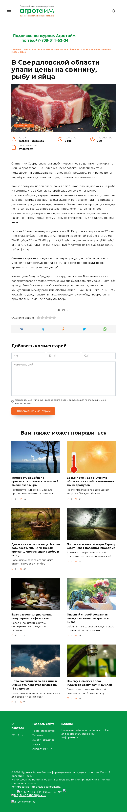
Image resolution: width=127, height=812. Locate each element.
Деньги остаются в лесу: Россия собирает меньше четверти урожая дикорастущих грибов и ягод (35, 550)
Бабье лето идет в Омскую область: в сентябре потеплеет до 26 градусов (90, 481)
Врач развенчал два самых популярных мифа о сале (31, 616)
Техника (37, 735)
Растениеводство (43, 730)
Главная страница (22, 49)
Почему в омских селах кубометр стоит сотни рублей (89, 683)
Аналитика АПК (42, 748)
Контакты (17, 734)
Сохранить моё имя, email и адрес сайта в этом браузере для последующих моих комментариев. (60, 401)
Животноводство (43, 739)
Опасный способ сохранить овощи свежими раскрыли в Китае (88, 618)
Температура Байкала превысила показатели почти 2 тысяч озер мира (34, 481)
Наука (36, 744)
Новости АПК (42, 49)
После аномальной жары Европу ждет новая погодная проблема (91, 546)
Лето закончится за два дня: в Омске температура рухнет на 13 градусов (34, 685)
